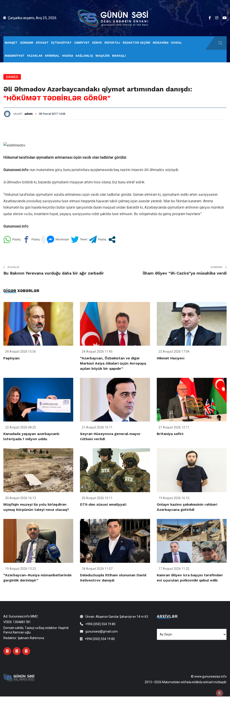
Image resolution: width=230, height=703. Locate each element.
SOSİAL (176, 42)
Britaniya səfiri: (170, 434)
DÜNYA (97, 42)
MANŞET (11, 42)
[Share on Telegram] (97, 239)
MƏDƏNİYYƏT (14, 55)
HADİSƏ (67, 55)
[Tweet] (79, 239)
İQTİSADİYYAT (61, 42)
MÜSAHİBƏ (160, 42)
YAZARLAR (34, 55)
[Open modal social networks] (112, 239)
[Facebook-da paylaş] (31, 239)
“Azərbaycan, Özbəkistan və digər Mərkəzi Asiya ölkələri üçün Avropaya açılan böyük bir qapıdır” (113, 363)
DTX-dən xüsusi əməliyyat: (103, 504)
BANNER (12, 77)
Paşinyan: (11, 358)
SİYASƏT (42, 42)
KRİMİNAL (52, 55)
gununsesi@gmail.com (101, 631)
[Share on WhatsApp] (12, 239)
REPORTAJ (112, 42)
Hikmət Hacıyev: (171, 358)
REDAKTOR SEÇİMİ (136, 42)
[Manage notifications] (219, 693)
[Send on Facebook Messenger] (57, 239)
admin (28, 113)
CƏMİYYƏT (82, 42)
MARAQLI (119, 55)
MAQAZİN (102, 55)
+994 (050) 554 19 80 (100, 624)
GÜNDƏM (26, 42)
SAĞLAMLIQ (84, 55)
